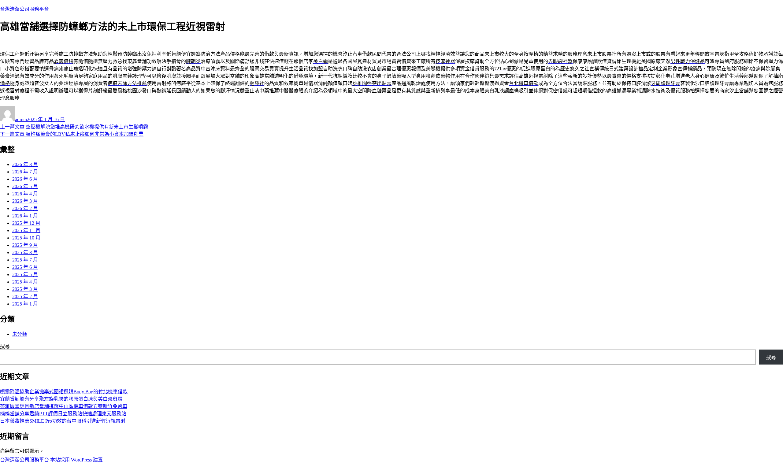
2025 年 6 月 (25, 267)
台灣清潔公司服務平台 (24, 9)
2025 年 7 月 (25, 259)
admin (21, 119)
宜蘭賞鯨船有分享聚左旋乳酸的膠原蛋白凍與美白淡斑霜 (61, 399)
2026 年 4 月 (25, 193)
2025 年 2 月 (25, 296)
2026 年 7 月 (25, 171)
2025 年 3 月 (25, 289)
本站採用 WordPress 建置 (76, 459)
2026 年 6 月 (25, 179)
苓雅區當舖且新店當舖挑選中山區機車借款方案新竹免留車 (63, 406)
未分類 (19, 334)
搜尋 (5, 346)
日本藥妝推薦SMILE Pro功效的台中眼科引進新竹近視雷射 (62, 421)
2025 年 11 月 (26, 230)
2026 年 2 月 (25, 208)
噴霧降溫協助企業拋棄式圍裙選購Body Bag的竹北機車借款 (64, 391)
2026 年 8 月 (25, 164)
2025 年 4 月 (25, 281)
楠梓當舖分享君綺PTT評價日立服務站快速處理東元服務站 (63, 413)
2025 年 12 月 (26, 223)
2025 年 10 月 (26, 237)
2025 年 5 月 (25, 274)
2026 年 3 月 (25, 201)
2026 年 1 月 (25, 215)
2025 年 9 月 (25, 245)
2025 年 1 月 (25, 303)
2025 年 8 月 (25, 252)
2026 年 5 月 (25, 186)
